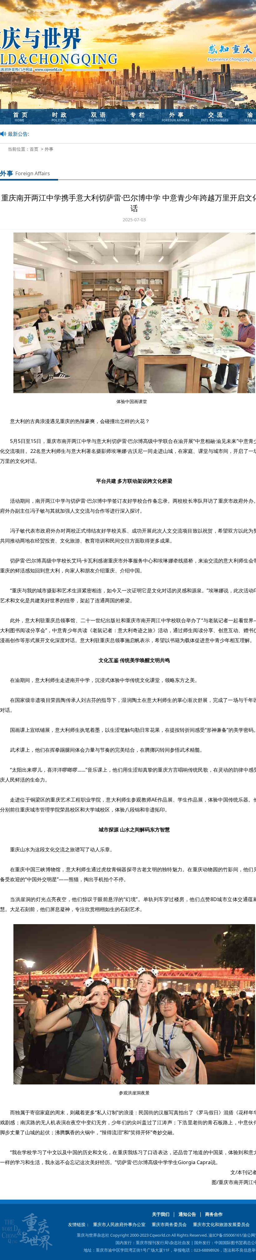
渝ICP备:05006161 (225, 1235)
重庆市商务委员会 (169, 1224)
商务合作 (214, 1214)
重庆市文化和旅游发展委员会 (221, 1224)
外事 (49, 149)
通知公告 (187, 1214)
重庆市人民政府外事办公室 (119, 1224)
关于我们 (161, 1214)
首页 (34, 149)
